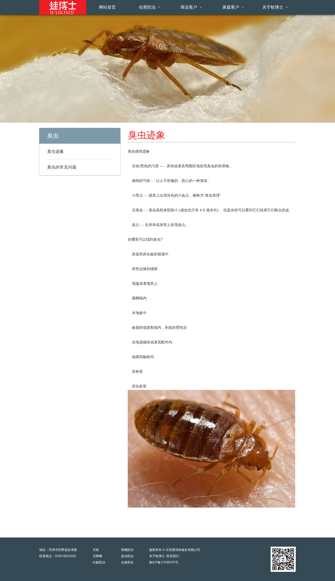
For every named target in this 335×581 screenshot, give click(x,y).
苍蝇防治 (127, 550)
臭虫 (53, 135)
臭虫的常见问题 (61, 167)
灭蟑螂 (97, 556)
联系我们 (172, 556)
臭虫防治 (127, 556)
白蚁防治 (99, 562)
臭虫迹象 (55, 151)
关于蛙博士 (157, 556)
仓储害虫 (127, 562)
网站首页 (107, 7)
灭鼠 (96, 550)
